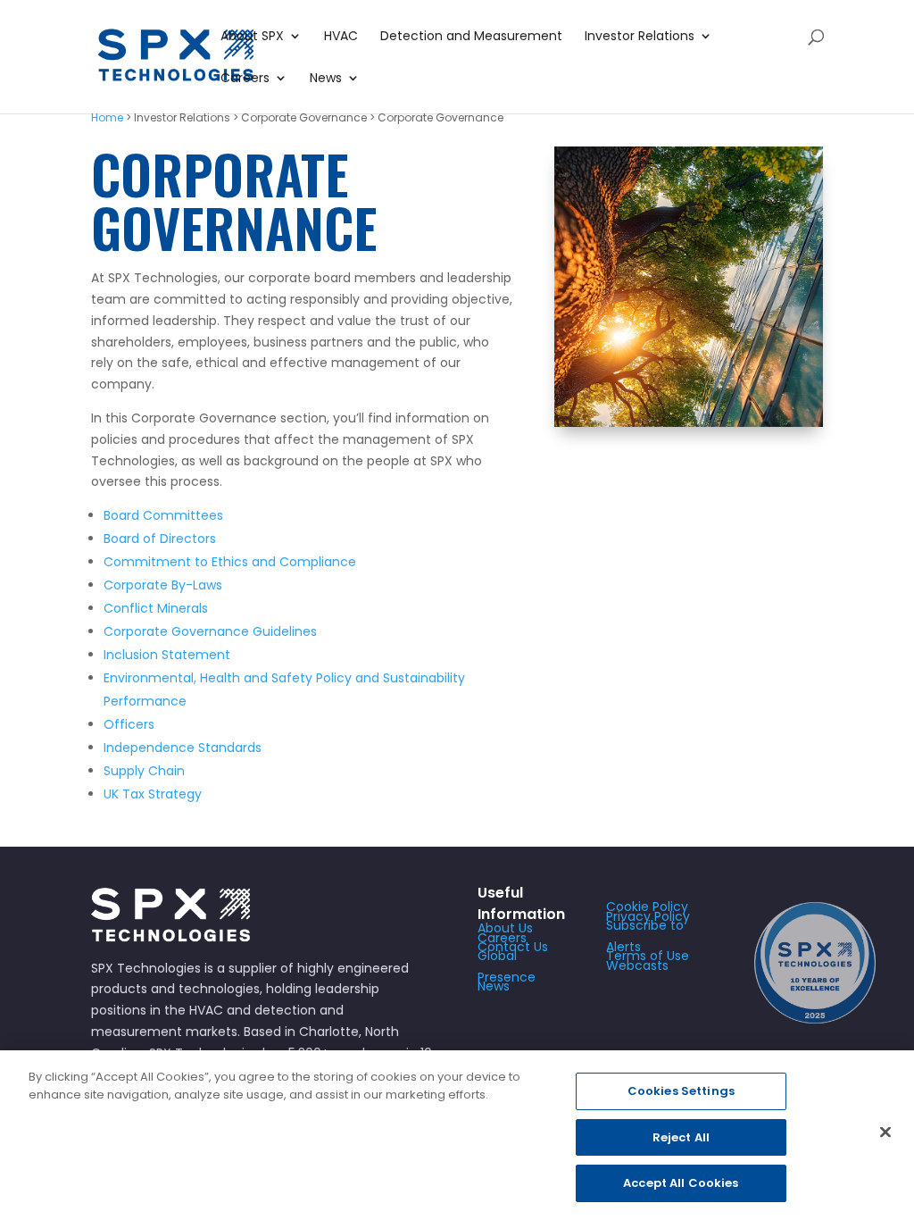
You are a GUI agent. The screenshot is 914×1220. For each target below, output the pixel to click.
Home (107, 117)
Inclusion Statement (167, 655)
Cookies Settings (681, 1090)
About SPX (252, 37)
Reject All (681, 1137)
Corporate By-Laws (163, 585)
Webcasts (637, 965)
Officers (129, 724)
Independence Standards (183, 747)
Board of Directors (160, 538)
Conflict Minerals (156, 608)
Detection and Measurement (471, 37)
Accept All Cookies (680, 1182)
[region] (457, 1135)
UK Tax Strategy (153, 794)
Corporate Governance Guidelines (210, 631)
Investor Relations (639, 37)
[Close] (885, 1132)
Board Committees (163, 515)
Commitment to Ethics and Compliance (230, 562)
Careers (245, 79)
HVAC (341, 37)
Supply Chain (144, 771)
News (326, 79)
